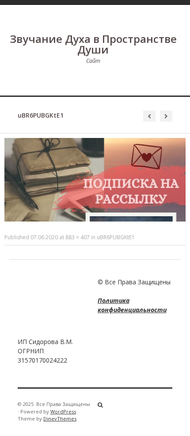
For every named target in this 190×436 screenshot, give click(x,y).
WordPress (63, 411)
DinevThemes (59, 418)
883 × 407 (77, 237)
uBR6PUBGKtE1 (116, 237)
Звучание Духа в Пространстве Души (93, 44)
